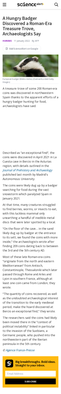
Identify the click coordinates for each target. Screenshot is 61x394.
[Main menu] (5, 5)
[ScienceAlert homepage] (30, 4)
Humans (7, 40)
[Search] (56, 5)
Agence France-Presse (20, 350)
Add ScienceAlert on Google (23, 48)
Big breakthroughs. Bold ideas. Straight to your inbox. (35, 363)
